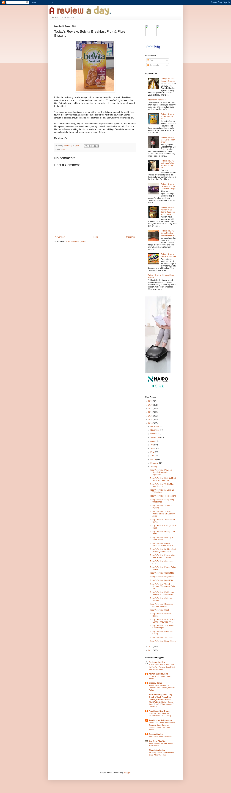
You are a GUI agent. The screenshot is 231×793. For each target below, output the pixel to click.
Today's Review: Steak (159, 610)
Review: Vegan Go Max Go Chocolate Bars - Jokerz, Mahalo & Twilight (162, 687)
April (152, 456)
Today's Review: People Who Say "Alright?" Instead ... (162, 556)
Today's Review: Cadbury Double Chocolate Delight (168, 186)
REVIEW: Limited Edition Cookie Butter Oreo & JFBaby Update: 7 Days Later (161, 704)
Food (63, 150)
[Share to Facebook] (94, 146)
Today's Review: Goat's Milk (162, 573)
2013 (150, 423)
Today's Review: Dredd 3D (161, 580)
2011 (150, 650)
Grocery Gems (155, 683)
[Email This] (85, 146)
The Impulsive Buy (157, 662)
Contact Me (68, 17)
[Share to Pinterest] (97, 146)
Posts (151, 60)
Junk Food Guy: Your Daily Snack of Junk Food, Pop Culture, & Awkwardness (160, 697)
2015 (150, 416)
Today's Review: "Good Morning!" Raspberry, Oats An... (162, 586)
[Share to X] (91, 146)
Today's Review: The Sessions (163, 496)
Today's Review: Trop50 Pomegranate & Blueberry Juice (162, 513)
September (155, 437)
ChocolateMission (157, 750)
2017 (150, 408)
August (153, 441)
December (155, 426)
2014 (150, 419)
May (152, 452)
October (154, 434)
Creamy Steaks (156, 734)
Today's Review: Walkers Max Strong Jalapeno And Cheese (168, 210)
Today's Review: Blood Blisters (163, 641)
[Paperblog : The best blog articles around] (153, 49)
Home (55, 17)
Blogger (127, 773)
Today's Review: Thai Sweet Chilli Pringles (162, 626)
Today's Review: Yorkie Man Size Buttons (162, 485)
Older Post (130, 237)
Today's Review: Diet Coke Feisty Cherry (168, 139)
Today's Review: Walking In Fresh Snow (161, 538)
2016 (150, 412)
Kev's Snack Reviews (158, 674)
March (153, 459)
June (152, 448)
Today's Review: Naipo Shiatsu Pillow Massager (168, 233)
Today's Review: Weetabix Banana (168, 255)
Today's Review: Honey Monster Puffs (167, 116)
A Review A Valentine (157, 100)
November (155, 430)
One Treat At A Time (158, 741)
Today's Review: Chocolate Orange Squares (161, 605)
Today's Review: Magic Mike (162, 577)
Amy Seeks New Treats (159, 711)
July (152, 445)
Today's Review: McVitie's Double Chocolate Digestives (161, 472)
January (154, 467)
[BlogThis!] (88, 146)
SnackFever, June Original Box (160, 736)
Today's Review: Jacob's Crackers (168, 80)
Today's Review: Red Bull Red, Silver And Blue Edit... (163, 479)
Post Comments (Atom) (75, 241)
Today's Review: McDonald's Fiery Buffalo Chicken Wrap (168, 164)
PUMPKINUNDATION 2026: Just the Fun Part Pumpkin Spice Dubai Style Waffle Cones (162, 667)
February (154, 463)
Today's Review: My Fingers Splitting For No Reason (162, 593)
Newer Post (60, 237)
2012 (150, 646)
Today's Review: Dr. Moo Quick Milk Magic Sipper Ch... (163, 550)
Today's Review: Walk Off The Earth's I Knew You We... (162, 620)
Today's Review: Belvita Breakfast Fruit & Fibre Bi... (162, 544)
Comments (154, 65)
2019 (150, 401)
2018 (150, 405)
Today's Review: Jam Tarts (161, 637)
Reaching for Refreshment (160, 720)
